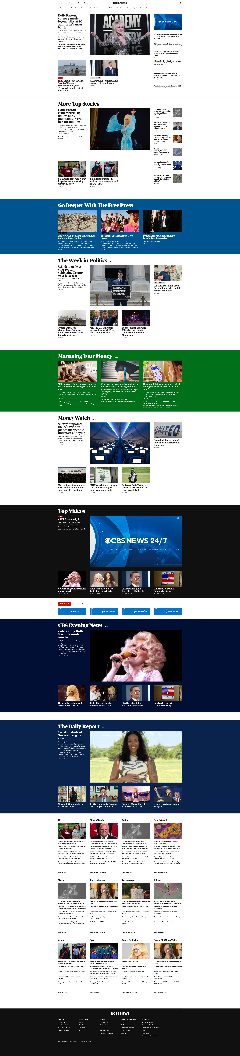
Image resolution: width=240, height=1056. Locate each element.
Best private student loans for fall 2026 (114, 399)
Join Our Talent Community (151, 1027)
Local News (70, 3)
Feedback (145, 1033)
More (111, 262)
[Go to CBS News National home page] (120, 3)
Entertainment (120, 8)
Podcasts (124, 1025)
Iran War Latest (63, 1025)
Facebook (82, 1025)
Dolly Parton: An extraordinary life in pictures (70, 49)
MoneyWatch (109, 8)
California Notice (105, 1025)
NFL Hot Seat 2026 (64, 1027)
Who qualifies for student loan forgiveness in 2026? (118, 401)
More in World (63, 932)
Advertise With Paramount (150, 1025)
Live (79, 3)
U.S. (60, 8)
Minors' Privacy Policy (107, 1033)
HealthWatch (98, 8)
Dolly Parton (75, 8)
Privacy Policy (104, 1022)
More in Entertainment (97, 932)
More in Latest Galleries (130, 992)
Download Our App (127, 1027)
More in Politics (127, 872)
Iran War (66, 8)
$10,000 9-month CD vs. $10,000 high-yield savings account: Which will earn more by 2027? (160, 406)
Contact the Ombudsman (150, 1036)
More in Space (94, 992)
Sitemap (123, 1033)
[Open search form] (180, 3)
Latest (61, 3)
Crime (129, 8)
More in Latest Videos (161, 992)
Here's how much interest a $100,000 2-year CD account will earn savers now (162, 402)
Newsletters (125, 1022)
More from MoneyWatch (98, 872)
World (83, 8)
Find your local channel (79, 603)
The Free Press (145, 8)
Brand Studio (125, 1030)
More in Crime (63, 992)
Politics (89, 8)
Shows (86, 3)
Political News (62, 1022)
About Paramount (148, 1022)
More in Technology (128, 932)
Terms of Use (104, 1030)
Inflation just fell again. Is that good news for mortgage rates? (76, 404)
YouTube (82, 1022)
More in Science (159, 932)
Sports (135, 8)
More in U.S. (62, 872)
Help (143, 1030)
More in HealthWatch (161, 872)
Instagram (82, 1027)
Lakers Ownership (64, 1030)
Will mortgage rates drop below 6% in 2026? (73, 402)
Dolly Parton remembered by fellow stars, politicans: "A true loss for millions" (72, 45)
